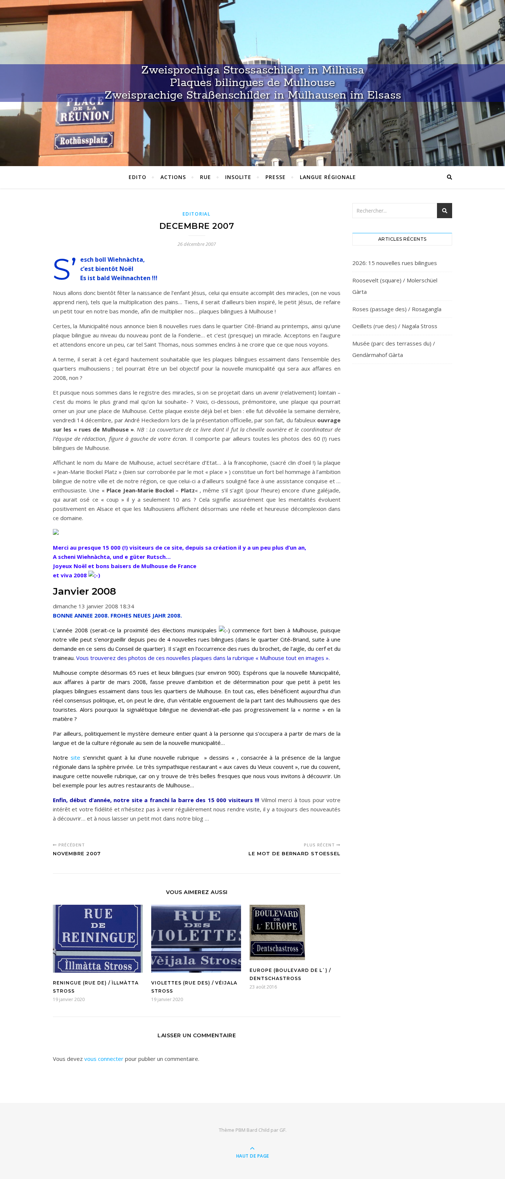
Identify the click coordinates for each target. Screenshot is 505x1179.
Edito (137, 177)
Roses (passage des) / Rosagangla (396, 309)
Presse (275, 177)
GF (282, 1130)
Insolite (238, 177)
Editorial (196, 214)
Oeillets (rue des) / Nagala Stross (394, 326)
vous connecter (103, 1058)
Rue (205, 177)
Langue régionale (328, 177)
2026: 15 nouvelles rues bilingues (394, 263)
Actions (173, 177)
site (75, 757)
